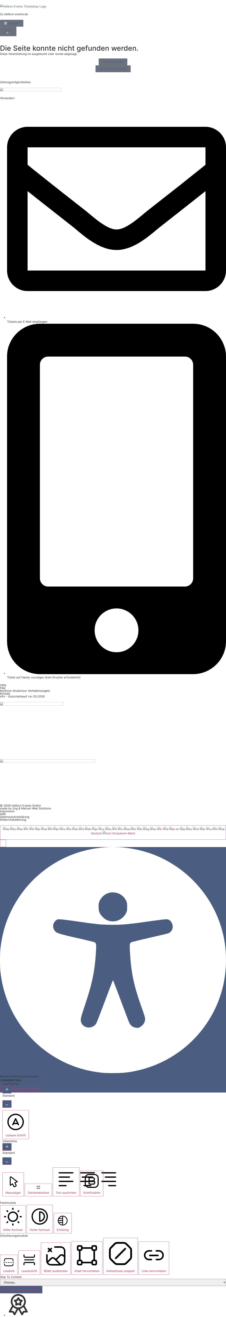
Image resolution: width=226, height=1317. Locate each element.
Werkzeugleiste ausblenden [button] (21, 1089)
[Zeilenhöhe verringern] (6, 1161)
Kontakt (5, 693)
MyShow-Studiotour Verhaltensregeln (25, 690)
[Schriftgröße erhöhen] (6, 1089)
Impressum (7, 811)
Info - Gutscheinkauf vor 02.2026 (22, 696)
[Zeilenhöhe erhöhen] (6, 1147)
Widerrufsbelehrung (13, 819)
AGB (3, 814)
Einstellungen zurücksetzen (21, 1289)
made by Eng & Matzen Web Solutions (25, 808)
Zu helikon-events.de (14, 14)
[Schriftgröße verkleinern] (6, 1104)
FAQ (2, 688)
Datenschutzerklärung (14, 817)
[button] (3, 843)
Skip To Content (11, 1276)
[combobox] (113, 832)
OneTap (26, 1080)
